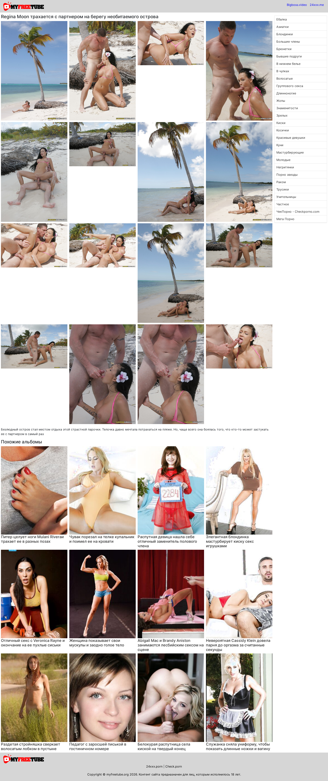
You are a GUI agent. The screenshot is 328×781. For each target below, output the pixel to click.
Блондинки (284, 34)
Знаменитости (287, 108)
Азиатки (282, 27)
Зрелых (282, 115)
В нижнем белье (288, 64)
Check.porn (173, 766)
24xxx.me (317, 5)
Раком (281, 182)
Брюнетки (284, 49)
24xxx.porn (154, 766)
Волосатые (284, 78)
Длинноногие (286, 93)
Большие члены (288, 41)
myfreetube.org (117, 774)
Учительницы (286, 197)
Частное (282, 204)
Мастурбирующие (290, 152)
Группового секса (289, 86)
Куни (279, 145)
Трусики (282, 189)
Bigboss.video (297, 5)
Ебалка (281, 19)
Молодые (283, 160)
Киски (280, 123)
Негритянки (285, 167)
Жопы (280, 101)
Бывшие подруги (289, 56)
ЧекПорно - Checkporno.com (297, 211)
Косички (282, 130)
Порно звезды (287, 174)
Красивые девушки (290, 138)
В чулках (282, 71)
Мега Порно (285, 219)
